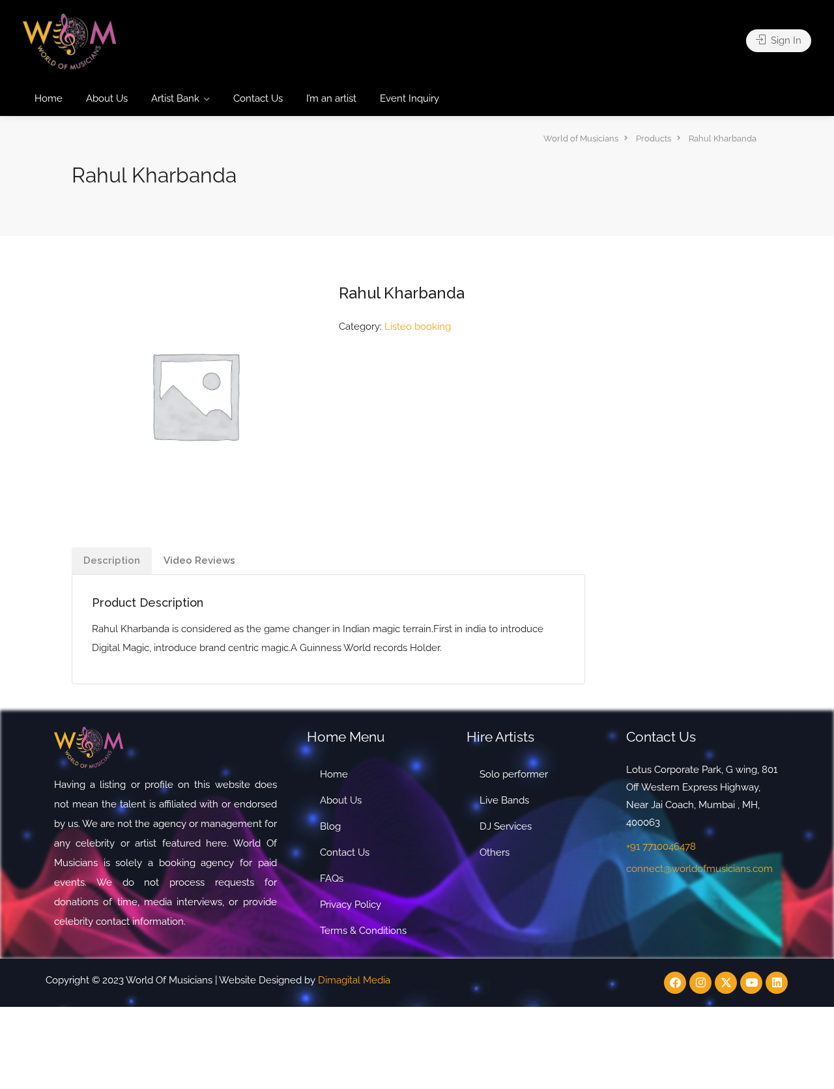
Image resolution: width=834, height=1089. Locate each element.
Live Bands (504, 800)
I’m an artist (331, 98)
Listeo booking (417, 326)
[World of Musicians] (69, 41)
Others (495, 852)
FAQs (331, 878)
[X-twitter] (726, 983)
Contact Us (258, 98)
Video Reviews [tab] (199, 560)
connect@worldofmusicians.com (699, 869)
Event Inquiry (409, 98)
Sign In (784, 40)
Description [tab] (111, 560)
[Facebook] (675, 983)
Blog (330, 826)
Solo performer (514, 774)
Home (49, 98)
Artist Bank (175, 98)
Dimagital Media (354, 980)
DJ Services (506, 826)
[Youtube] (751, 983)
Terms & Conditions (363, 931)
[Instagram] (700, 983)
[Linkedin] (777, 983)
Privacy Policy (350, 904)
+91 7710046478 (661, 846)
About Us (107, 98)
